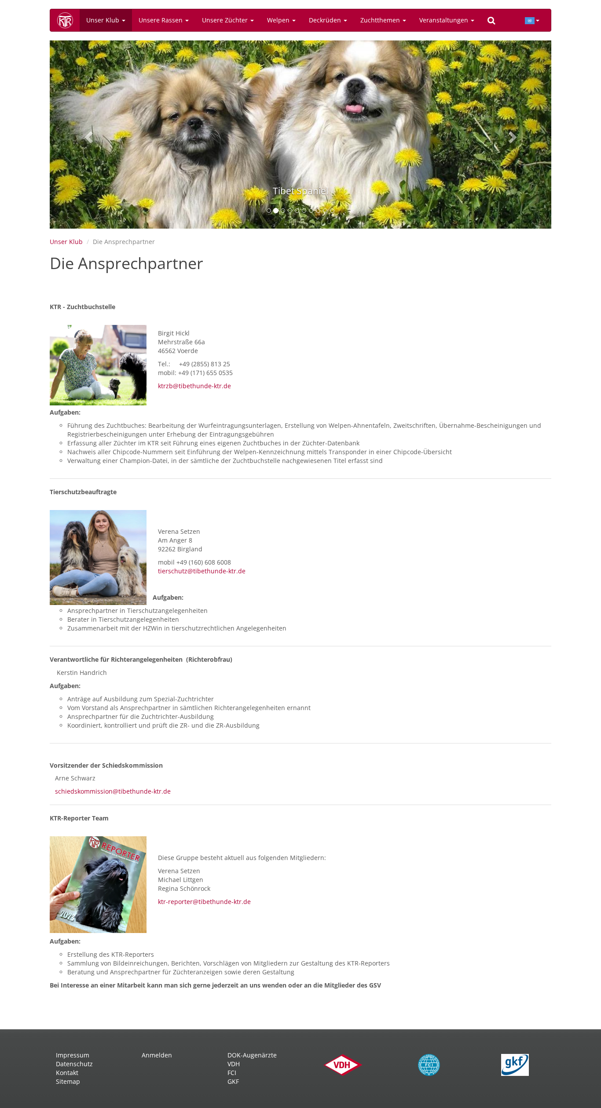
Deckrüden (326, 20)
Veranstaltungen (444, 20)
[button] (87, 134)
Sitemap (68, 1081)
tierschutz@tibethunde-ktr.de (202, 571)
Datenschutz (74, 1064)
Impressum (72, 1055)
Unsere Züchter (225, 20)
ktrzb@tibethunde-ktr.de (194, 386)
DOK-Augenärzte (252, 1055)
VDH (233, 1064)
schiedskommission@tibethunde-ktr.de (113, 791)
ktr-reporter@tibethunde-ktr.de (202, 901)
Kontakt (67, 1072)
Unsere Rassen (161, 20)
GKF (233, 1081)
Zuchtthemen (381, 20)
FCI (231, 1072)
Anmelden (157, 1055)
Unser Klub (103, 20)
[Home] (68, 20)
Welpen (279, 20)
